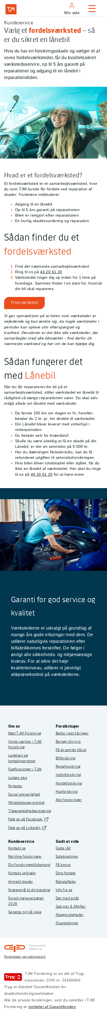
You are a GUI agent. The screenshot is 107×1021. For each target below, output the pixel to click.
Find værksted (24, 302)
